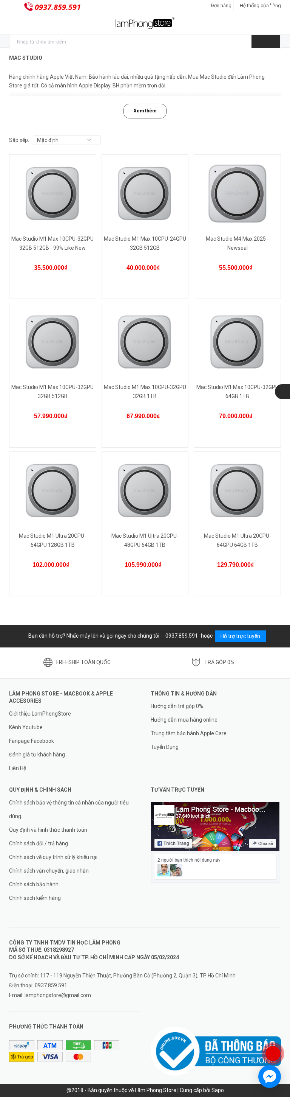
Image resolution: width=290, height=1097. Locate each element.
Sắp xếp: (19, 140)
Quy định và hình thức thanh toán (48, 830)
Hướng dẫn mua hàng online (184, 720)
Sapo (217, 1090)
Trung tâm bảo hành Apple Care (189, 733)
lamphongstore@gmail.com (58, 995)
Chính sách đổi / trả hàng (38, 843)
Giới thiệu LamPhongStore (40, 714)
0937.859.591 (58, 7)
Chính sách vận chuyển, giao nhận (49, 871)
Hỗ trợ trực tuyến (240, 636)
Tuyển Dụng (165, 747)
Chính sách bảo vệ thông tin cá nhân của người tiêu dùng (69, 809)
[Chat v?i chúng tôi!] (269, 1076)
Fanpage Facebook (31, 741)
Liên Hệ (17, 768)
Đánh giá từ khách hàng (37, 755)
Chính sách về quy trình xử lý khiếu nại (53, 857)
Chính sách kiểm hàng (35, 898)
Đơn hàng (221, 5)
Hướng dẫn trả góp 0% (177, 706)
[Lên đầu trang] (276, 1028)
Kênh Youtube (26, 727)
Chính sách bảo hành (34, 884)
